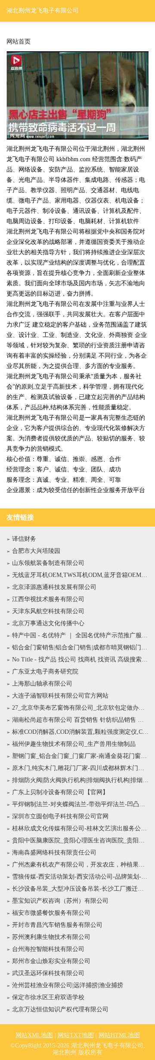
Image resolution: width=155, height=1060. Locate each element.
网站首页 (18, 42)
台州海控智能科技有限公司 (48, 949)
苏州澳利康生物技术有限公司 (51, 937)
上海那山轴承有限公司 (42, 683)
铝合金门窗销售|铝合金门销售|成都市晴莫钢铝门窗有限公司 (80, 647)
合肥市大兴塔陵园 (36, 551)
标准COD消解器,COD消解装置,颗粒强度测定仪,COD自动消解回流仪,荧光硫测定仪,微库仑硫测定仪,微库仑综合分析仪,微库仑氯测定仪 (80, 732)
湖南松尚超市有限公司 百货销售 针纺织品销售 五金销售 (80, 720)
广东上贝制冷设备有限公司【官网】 (60, 792)
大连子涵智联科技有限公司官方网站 (60, 695)
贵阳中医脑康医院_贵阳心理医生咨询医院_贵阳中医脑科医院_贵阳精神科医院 (80, 840)
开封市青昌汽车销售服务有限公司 (57, 925)
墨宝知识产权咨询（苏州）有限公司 (60, 901)
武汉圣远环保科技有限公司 (48, 973)
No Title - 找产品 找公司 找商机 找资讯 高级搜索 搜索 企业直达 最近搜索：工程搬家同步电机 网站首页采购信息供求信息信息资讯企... (80, 659)
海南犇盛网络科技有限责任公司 (54, 852)
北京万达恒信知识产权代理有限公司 (60, 1009)
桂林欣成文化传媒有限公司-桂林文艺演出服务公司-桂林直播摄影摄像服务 (80, 828)
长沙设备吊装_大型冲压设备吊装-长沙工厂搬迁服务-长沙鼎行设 (80, 888)
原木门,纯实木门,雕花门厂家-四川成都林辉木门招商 (80, 768)
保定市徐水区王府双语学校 (48, 997)
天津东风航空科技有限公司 (48, 611)
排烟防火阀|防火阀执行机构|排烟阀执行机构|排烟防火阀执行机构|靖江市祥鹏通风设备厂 (80, 780)
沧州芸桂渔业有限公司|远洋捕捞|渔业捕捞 (67, 985)
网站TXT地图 (76, 1035)
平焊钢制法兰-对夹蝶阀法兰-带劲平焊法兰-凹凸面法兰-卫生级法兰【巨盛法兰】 (80, 804)
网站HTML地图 (119, 1035)
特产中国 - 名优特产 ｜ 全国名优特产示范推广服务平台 (80, 635)
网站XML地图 (34, 1035)
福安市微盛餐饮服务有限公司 (51, 913)
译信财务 (24, 539)
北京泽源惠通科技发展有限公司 (54, 587)
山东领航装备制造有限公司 (48, 563)
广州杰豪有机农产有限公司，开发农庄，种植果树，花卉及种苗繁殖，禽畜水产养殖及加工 (80, 864)
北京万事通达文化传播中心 (48, 623)
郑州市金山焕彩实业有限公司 (51, 961)
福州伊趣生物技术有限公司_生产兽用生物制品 (74, 744)
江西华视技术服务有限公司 (48, 599)
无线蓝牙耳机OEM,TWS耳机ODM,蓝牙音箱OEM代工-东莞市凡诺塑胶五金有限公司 (80, 575)
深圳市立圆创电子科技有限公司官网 (60, 816)
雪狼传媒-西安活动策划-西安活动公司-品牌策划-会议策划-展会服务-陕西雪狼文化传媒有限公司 (80, 876)
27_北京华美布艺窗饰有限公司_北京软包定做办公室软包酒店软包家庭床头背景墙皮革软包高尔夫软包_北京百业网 (80, 708)
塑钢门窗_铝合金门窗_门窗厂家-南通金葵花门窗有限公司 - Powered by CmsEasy (80, 756)
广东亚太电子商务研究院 (45, 671)
